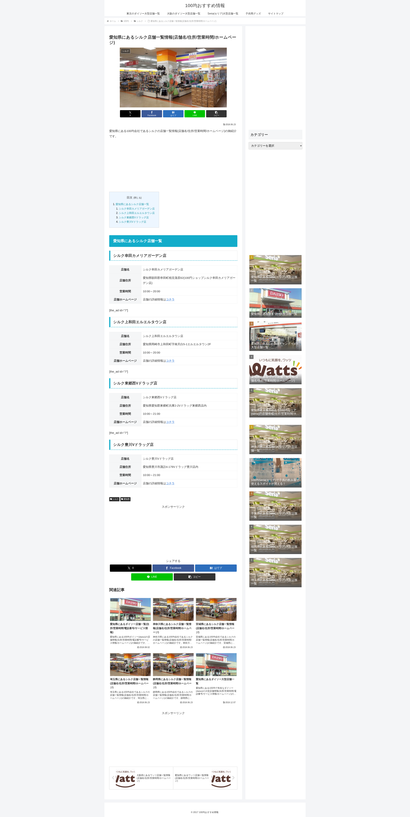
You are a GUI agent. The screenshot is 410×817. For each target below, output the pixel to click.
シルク (116, 499)
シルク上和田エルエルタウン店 (137, 212)
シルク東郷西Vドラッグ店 (134, 217)
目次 (129, 197)
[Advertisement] (173, 165)
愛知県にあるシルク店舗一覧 (132, 204)
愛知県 (127, 499)
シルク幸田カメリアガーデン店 (137, 208)
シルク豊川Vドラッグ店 (132, 221)
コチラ (170, 299)
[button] (216, 113)
